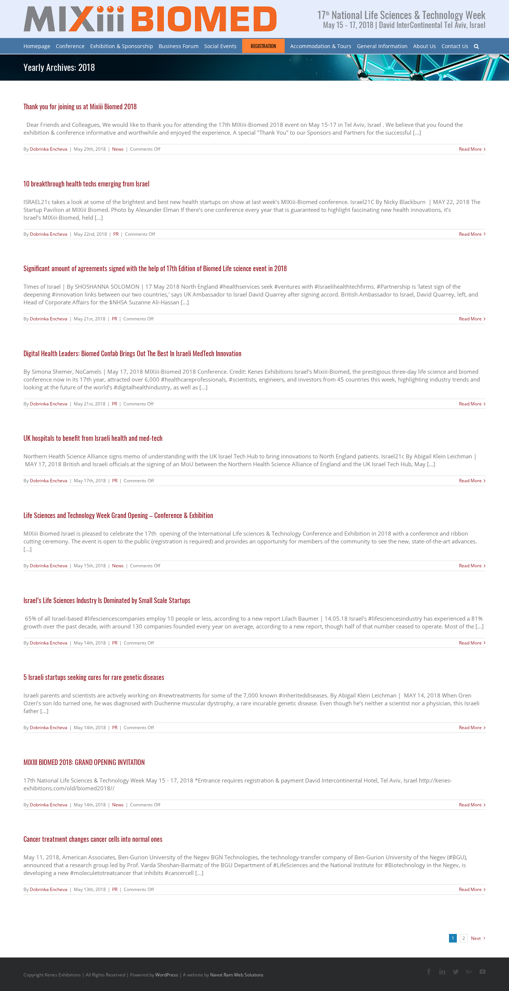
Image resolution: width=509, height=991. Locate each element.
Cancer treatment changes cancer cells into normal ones (92, 839)
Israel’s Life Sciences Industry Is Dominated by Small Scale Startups (106, 600)
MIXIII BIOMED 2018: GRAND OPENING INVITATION (84, 762)
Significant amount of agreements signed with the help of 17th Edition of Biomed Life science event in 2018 (155, 268)
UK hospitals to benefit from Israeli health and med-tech (92, 438)
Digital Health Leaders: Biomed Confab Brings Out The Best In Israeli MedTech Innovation (132, 353)
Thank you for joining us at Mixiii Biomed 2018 (80, 106)
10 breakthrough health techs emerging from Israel (86, 183)
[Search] (476, 46)
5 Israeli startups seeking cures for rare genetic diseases (93, 677)
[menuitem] (36, 46)
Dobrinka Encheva (48, 149)
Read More (470, 149)
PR (115, 234)
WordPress (166, 975)
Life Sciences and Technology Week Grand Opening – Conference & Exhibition (118, 515)
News (118, 149)
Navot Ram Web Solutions (236, 975)
